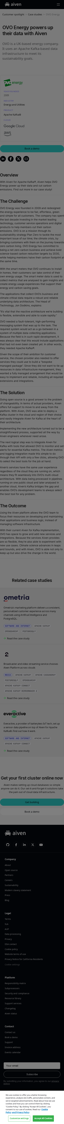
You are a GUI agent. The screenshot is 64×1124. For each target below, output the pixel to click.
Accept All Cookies (43, 1118)
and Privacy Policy (20, 1112)
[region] (32, 1107)
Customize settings (19, 1118)
